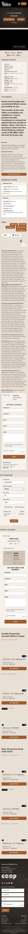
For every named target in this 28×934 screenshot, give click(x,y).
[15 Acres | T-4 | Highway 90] (14, 682)
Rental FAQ (4, 922)
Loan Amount (6, 479)
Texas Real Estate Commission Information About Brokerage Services (16, 932)
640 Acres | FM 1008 (11, 728)
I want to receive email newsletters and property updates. (14, 445)
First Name (6, 408)
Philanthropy (24, 922)
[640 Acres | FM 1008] (14, 716)
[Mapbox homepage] (3, 245)
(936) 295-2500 (13, 89)
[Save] (25, 640)
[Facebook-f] (2, 883)
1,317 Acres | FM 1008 (11, 809)
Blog (25, 918)
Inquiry (5, 432)
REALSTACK (19, 928)
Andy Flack (15, 87)
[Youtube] (9, 883)
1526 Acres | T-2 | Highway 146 (13, 843)
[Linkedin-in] (7, 883)
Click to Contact (12, 91)
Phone (5, 426)
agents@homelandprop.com (8, 869)
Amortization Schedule (19, 507)
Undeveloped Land (13, 73)
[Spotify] (12, 883)
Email (5, 420)
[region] (14, 240)
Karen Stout (15, 554)
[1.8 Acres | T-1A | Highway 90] (14, 648)
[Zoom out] (24, 244)
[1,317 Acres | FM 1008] (14, 798)
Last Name (6, 414)
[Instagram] (4, 883)
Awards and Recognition (21, 923)
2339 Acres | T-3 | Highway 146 (13, 774)
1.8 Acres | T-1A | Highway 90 (14, 659)
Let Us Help (14, 521)
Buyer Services (5, 918)
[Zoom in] (21, 244)
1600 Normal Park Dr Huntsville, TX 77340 (6, 871)
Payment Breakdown (8, 507)
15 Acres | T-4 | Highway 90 (13, 693)
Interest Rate (6, 499)
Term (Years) (6, 492)
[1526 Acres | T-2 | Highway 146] (14, 832)
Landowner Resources (6, 923)
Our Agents (24, 920)
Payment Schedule (7, 486)
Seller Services (4, 920)
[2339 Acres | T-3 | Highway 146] (14, 763)
